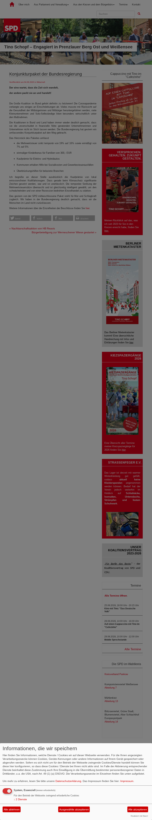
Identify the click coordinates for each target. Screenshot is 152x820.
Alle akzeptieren (137, 809)
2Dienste (20, 799)
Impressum (126, 781)
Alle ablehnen (12, 809)
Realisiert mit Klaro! (139, 816)
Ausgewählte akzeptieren (74, 809)
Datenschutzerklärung (68, 781)
